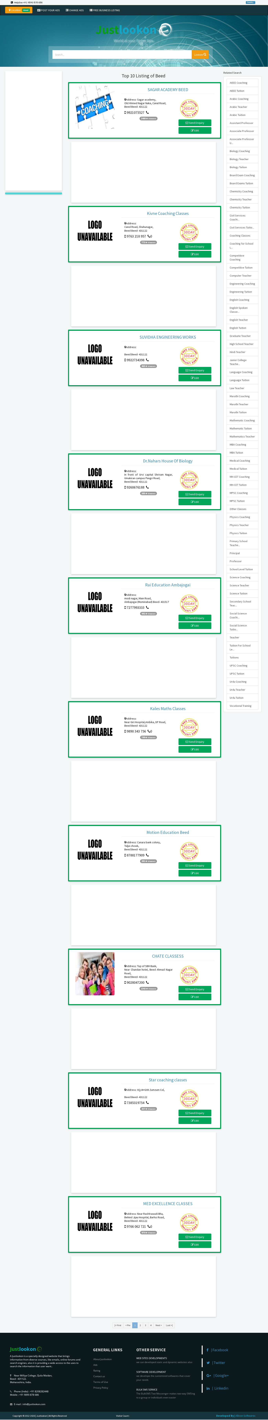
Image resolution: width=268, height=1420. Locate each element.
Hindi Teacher (237, 352)
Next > (159, 1325)
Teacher (234, 637)
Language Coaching (241, 372)
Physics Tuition (238, 533)
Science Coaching (240, 577)
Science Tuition (238, 593)
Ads (95, 1365)
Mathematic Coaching (242, 420)
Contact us (99, 1376)
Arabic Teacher (238, 107)
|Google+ (220, 1375)
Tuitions (234, 657)
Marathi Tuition (238, 412)
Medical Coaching (240, 460)
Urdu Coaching (238, 681)
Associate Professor (242, 131)
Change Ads (76, 10)
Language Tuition (239, 380)
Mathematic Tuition (241, 428)
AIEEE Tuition (237, 91)
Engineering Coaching (242, 283)
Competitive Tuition (241, 267)
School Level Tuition (241, 569)
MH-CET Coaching (240, 477)
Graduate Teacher (240, 336)
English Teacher (239, 320)
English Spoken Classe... (239, 310)
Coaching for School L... (241, 245)
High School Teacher (241, 344)
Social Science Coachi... (238, 615)
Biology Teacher (239, 159)
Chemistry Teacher (241, 199)
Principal (235, 553)
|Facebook (218, 1350)
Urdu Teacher (237, 689)
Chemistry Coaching (241, 191)
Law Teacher (237, 388)
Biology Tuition (238, 167)
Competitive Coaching (237, 257)
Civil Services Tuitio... (242, 227)
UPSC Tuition (237, 673)
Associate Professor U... (242, 141)
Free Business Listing (106, 10)
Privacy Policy (100, 1387)
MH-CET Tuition (238, 485)
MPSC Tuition (237, 501)
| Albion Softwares (244, 1415)
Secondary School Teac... (240, 603)
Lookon (198, 54)
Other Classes (238, 509)
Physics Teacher (239, 525)
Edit (196, 130)
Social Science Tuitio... (238, 627)
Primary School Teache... (238, 543)
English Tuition (238, 328)
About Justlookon (102, 1359)
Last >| (169, 1325)
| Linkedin (219, 1388)
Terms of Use (100, 1382)
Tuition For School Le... (240, 647)
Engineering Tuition (241, 291)
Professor (236, 561)
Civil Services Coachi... (237, 217)
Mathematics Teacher (242, 436)
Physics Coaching (240, 517)
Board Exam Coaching (242, 175)
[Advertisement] (33, 131)
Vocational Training (241, 706)
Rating (96, 1370)
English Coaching (239, 300)
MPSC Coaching (239, 493)
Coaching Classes (240, 235)
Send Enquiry (196, 123)
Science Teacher (239, 585)
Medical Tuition (238, 468)
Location (19, 10)
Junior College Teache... (238, 362)
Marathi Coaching (240, 396)
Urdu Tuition (236, 697)
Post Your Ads (50, 10)
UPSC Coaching (238, 665)
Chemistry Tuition (240, 207)
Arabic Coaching (239, 99)
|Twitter (217, 1362)
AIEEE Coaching (238, 82)
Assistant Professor (241, 123)
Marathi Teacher (239, 404)
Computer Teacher (241, 275)
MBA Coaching (238, 444)
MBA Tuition (236, 452)
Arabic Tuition (237, 115)
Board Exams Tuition (241, 183)
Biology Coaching (240, 151)
